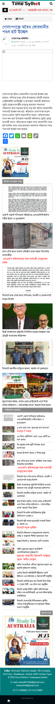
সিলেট (21, 19)
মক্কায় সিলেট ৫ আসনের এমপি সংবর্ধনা (33, 541)
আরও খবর (47, 613)
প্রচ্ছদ (9, 19)
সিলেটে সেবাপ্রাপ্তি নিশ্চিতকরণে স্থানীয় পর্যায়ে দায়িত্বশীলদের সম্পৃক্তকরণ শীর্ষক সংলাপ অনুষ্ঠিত (33, 604)
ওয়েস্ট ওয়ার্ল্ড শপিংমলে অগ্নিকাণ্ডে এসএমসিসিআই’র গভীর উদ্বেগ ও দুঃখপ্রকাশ (31, 419)
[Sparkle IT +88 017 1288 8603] (27, 701)
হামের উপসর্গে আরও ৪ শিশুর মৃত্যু (31, 452)
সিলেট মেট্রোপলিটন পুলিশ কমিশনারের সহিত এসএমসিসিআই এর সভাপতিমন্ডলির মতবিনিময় (34, 592)
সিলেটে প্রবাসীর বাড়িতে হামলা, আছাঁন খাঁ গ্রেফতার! (25, 368)
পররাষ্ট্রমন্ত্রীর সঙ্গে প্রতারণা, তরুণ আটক (37, 10)
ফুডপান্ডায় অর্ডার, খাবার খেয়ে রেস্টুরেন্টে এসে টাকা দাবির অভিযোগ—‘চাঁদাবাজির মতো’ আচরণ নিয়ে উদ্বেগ (34, 504)
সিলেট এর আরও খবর (13, 181)
